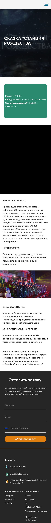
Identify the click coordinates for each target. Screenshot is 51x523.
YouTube (8, 503)
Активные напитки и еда (36, 511)
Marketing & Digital (33, 507)
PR (26, 503)
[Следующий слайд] (49, 284)
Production (29, 499)
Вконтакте (10, 499)
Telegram (9, 495)
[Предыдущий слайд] (1, 284)
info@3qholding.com (19, 474)
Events (28, 495)
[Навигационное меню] (46, 4)
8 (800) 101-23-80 (18, 466)
